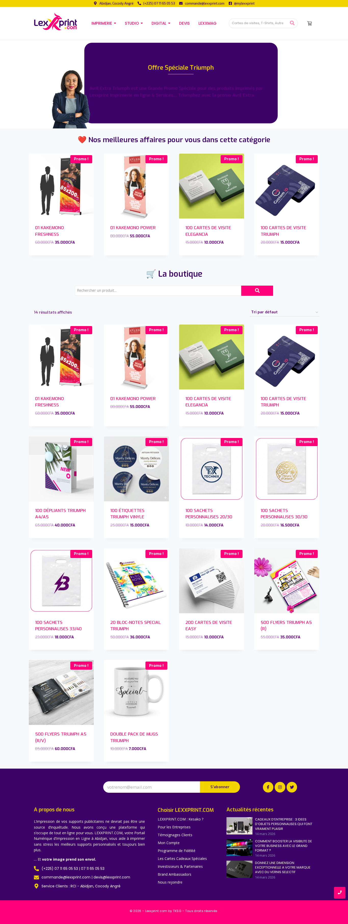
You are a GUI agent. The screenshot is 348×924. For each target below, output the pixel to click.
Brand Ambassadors (174, 874)
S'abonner (220, 786)
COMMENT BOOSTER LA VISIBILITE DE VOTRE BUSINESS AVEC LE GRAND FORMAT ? (283, 846)
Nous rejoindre (170, 882)
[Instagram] (280, 787)
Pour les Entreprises (174, 827)
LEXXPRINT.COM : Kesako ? (180, 819)
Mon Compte (169, 842)
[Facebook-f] (268, 787)
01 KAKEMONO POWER (133, 228)
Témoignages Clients (175, 834)
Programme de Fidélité (176, 850)
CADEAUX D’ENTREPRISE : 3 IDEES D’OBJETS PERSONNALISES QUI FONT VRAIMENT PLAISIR (283, 824)
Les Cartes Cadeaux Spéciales (182, 858)
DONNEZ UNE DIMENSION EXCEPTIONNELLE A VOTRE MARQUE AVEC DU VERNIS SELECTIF (283, 867)
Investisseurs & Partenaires (180, 866)
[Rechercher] (292, 23)
